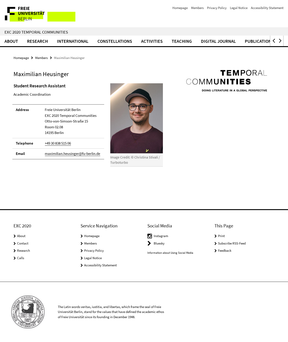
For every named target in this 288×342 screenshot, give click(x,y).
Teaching (182, 41)
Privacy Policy (217, 8)
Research (37, 41)
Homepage (180, 8)
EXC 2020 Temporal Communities (36, 32)
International (72, 41)
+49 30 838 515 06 (58, 143)
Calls (20, 258)
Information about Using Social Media (170, 253)
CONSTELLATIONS (114, 41)
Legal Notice (239, 8)
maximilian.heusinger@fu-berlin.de (72, 153)
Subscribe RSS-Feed (232, 243)
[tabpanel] (88, 126)
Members (197, 8)
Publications (259, 41)
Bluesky (159, 243)
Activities (152, 41)
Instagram (161, 236)
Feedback (224, 250)
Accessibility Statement (267, 8)
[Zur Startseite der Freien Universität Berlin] (37, 14)
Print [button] (221, 236)
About (11, 41)
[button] (273, 41)
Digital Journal (218, 41)
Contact (22, 243)
